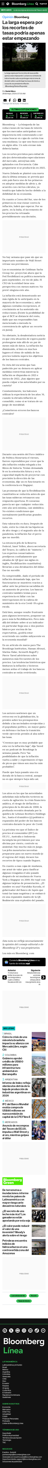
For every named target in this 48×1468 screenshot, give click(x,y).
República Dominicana (11, 1395)
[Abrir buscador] (37, 4)
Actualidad (6, 1414)
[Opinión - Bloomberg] (24, 17)
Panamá (5, 1386)
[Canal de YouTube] (17, 1330)
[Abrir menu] (3, 4)
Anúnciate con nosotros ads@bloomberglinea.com (22, 1457)
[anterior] (4, 977)
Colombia (6, 1374)
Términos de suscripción (11, 1438)
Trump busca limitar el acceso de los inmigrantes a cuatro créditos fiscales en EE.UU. (15, 977)
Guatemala (6, 1397)
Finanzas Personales (10, 1419)
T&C (4, 1442)
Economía (6, 1407)
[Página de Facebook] (5, 1330)
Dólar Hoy (6, 1412)
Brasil (4, 1367)
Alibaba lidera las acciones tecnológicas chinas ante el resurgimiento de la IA (32, 978)
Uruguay (5, 1388)
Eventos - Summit (9, 1452)
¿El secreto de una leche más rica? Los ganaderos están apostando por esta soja (16, 1216)
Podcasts (6, 1421)
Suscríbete (6, 1433)
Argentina (6, 1372)
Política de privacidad (10, 1435)
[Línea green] (24, 1181)
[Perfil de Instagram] (24, 1330)
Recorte (34, 1296)
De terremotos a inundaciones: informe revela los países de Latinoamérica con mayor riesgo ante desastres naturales (15, 1197)
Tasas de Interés (24, 1301)
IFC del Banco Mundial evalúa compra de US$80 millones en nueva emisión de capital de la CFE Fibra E (16, 1110)
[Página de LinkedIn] (30, 1330)
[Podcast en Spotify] (43, 1330)
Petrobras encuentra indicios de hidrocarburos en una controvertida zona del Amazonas (15, 1247)
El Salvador (6, 1393)
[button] (5, 100)
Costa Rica (6, 1390)
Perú (4, 1381)
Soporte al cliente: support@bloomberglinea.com (21, 1459)
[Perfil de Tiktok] (37, 1330)
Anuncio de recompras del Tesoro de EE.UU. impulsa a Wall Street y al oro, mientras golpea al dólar (15, 1132)
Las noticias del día (18, 1296)
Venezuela (6, 1376)
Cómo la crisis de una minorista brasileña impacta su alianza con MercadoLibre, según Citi (15, 1043)
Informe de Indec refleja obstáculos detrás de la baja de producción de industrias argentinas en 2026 (16, 1089)
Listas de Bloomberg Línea (12, 1423)
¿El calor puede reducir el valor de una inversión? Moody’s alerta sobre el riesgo (16, 1230)
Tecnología (6, 1440)
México (5, 1369)
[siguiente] (43, 977)
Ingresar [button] (43, 4)
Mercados (6, 1409)
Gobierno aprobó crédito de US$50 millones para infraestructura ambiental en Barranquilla (12, 1066)
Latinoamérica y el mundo (12, 1365)
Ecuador (5, 1383)
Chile (4, 1379)
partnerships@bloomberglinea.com (16, 1455)
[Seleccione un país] (8, 4)
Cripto (4, 1416)
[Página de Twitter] (11, 1330)
